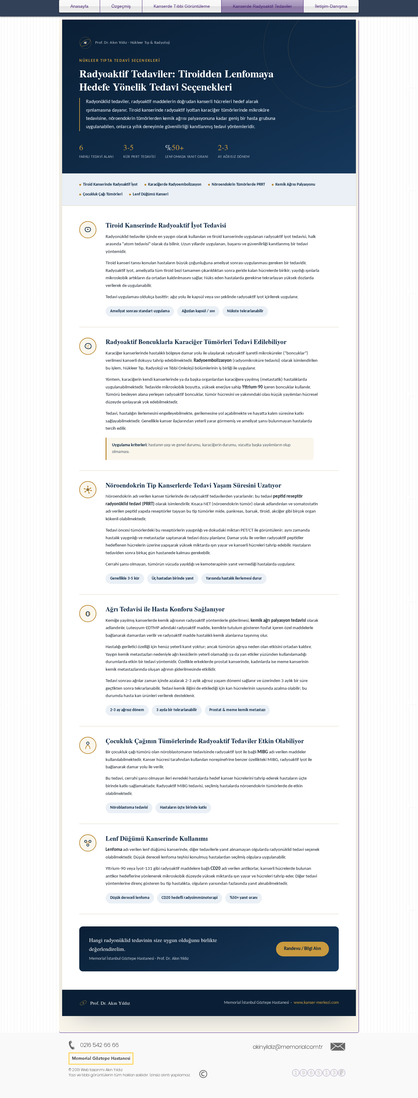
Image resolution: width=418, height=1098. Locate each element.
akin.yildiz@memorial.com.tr (288, 1047)
